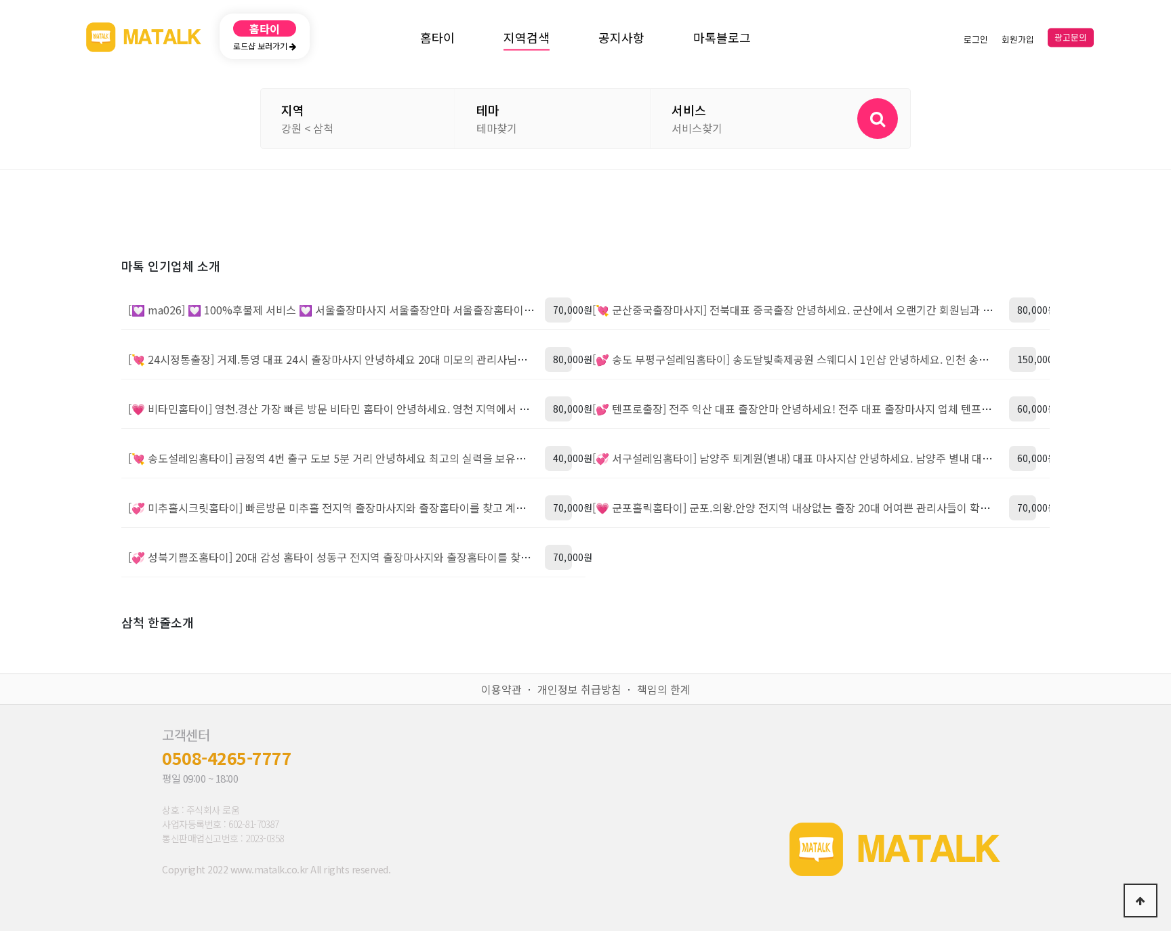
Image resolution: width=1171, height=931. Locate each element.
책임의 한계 (664, 689)
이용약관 (501, 689)
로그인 (976, 39)
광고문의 (1070, 38)
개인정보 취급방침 (579, 689)
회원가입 (1018, 39)
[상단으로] (1140, 900)
